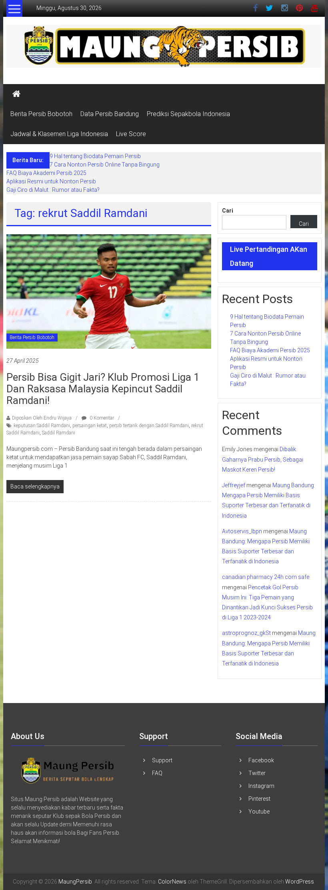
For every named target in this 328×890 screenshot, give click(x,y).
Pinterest (259, 799)
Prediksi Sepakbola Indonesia (188, 114)
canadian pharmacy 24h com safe (265, 577)
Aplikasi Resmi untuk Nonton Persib (51, 181)
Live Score (131, 134)
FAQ (157, 773)
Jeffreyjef (233, 485)
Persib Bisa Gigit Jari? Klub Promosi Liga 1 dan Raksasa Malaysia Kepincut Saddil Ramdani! (103, 388)
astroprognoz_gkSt (246, 633)
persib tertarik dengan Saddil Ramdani (149, 425)
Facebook (261, 760)
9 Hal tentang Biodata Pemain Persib (95, 156)
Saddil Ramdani (58, 433)
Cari (227, 210)
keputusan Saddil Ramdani (42, 425)
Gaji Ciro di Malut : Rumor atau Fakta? (53, 190)
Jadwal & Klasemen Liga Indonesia (59, 134)
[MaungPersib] (16, 94)
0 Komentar (101, 418)
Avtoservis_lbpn (242, 531)
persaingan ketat (89, 425)
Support (162, 760)
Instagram (261, 786)
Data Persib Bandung (109, 114)
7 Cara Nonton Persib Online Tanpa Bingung (105, 164)
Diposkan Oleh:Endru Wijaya (42, 418)
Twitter (257, 773)
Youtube (259, 811)
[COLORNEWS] (68, 770)
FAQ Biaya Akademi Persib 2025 (46, 173)
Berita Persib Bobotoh (41, 114)
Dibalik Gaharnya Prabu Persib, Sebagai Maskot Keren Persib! (262, 459)
